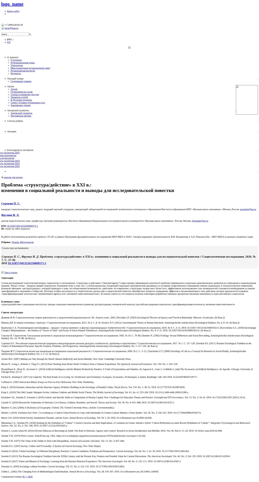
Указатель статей (19, 97)
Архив (10, 86)
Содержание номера (21, 81)
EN (8, 42)
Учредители (17, 65)
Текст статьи (10, 272)
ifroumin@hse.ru (200, 221)
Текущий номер (15, 78)
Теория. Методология (23, 242)
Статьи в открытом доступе (25, 94)
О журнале (12, 57)
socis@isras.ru (11, 28)
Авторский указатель (18, 110)
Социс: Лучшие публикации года (28, 102)
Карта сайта (13, 11)
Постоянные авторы (21, 116)
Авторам (11, 131)
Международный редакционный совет (30, 68)
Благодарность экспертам (20, 150)
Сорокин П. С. (10, 203)
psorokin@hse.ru (248, 209)
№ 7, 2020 (27, 476)
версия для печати (13, 177)
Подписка (16, 73)
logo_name (12, 4)
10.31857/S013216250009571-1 (22, 226)
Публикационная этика (23, 62)
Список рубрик (15, 121)
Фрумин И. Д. (10, 215)
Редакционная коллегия (23, 71)
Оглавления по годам (22, 92)
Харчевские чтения (20, 105)
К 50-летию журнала (21, 100)
